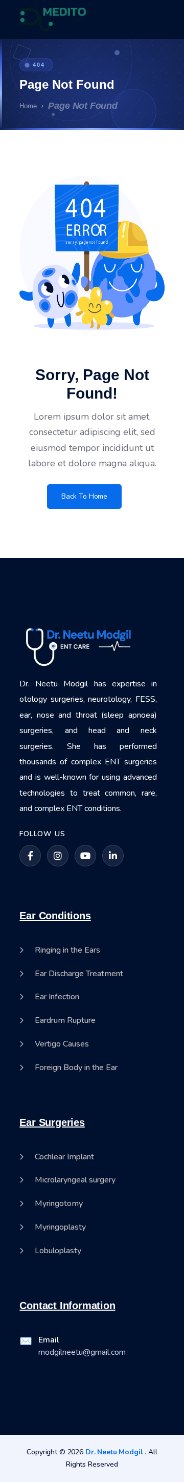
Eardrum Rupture (65, 1020)
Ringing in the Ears (67, 950)
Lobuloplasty (58, 1251)
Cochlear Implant (64, 1157)
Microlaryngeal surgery (75, 1180)
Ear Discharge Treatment (79, 974)
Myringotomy (59, 1203)
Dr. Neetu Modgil (114, 1452)
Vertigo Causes (62, 1044)
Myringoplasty (60, 1227)
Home (28, 106)
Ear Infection (57, 997)
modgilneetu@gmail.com (82, 1352)
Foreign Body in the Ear (76, 1067)
